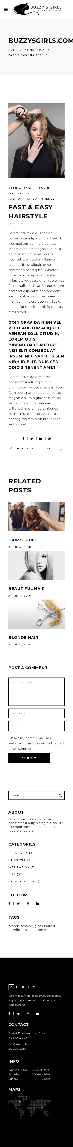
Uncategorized (22, 881)
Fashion (15, 198)
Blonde (14, 926)
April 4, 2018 (20, 188)
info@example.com (21, 1044)
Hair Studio (22, 540)
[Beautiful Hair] (36, 565)
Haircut (32, 198)
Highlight (16, 930)
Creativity (18, 853)
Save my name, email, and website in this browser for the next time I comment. (36, 743)
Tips (12, 874)
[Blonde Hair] (36, 614)
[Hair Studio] (36, 516)
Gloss (38, 926)
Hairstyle (17, 860)
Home (13, 49)
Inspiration (34, 49)
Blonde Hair (23, 637)
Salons (30, 930)
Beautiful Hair (26, 588)
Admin (45, 188)
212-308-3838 (17, 1048)
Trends (48, 198)
